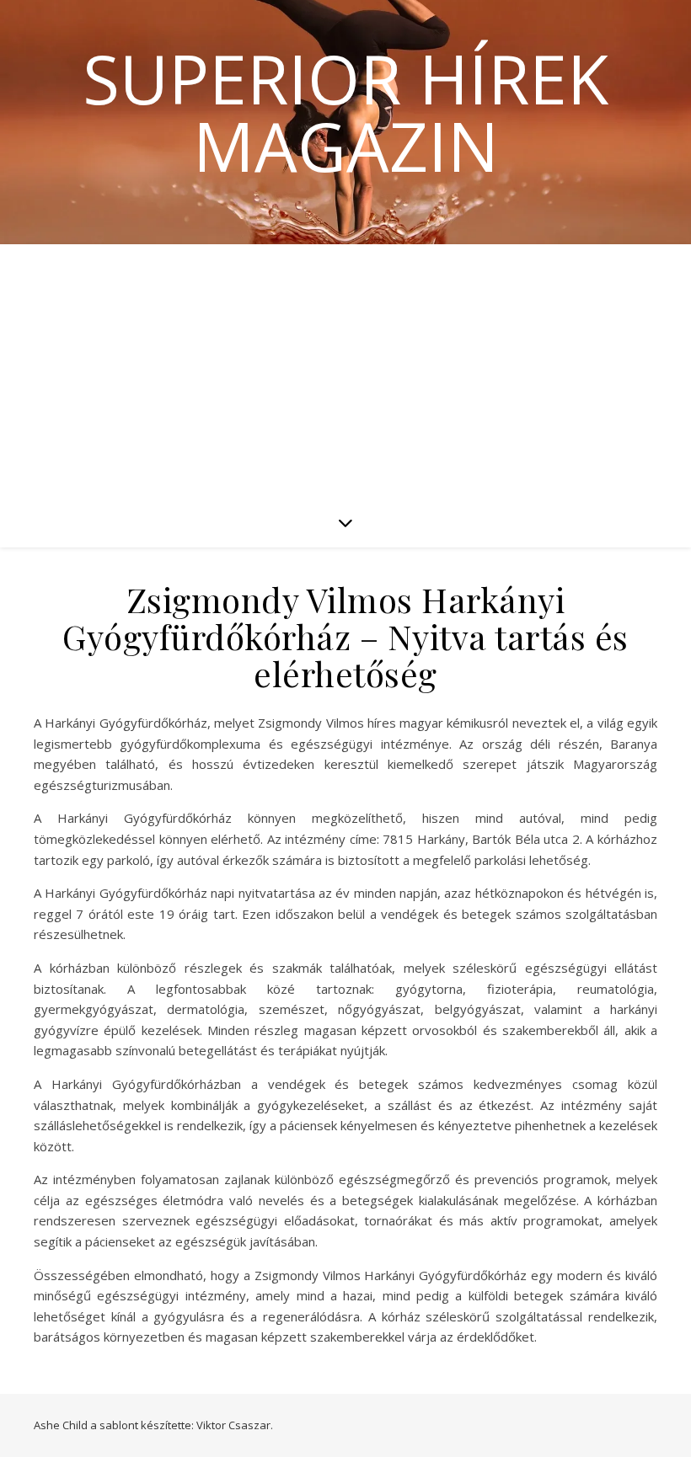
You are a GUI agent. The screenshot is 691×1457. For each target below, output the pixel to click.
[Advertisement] (345, 370)
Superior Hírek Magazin (345, 112)
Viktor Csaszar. (234, 1425)
